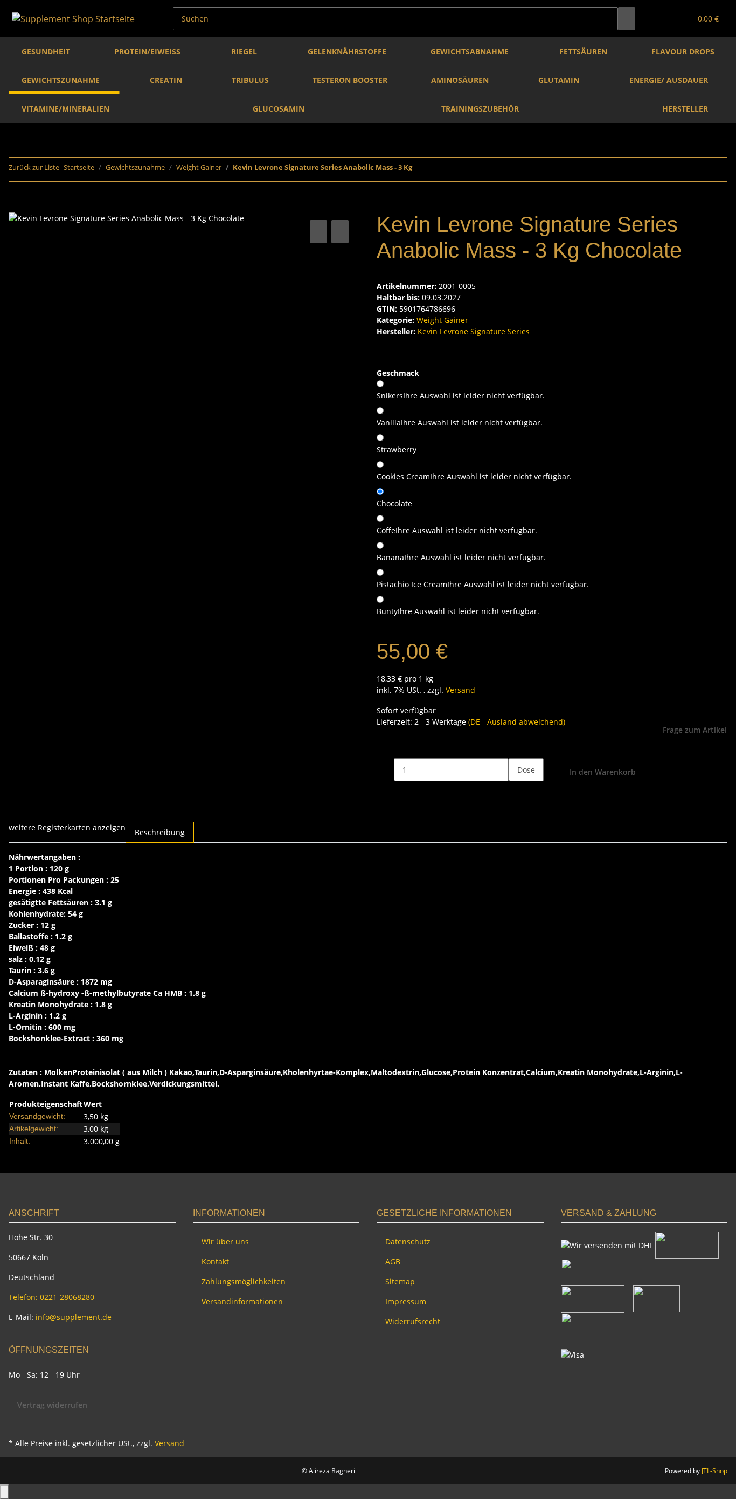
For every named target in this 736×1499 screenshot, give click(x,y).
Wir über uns (225, 1241)
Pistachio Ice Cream (483, 584)
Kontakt (215, 1261)
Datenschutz (408, 1241)
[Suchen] (626, 18)
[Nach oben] (4, 1491)
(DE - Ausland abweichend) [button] (516, 722)
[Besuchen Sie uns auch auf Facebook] (17, 1423)
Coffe (457, 530)
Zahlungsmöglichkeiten (244, 1281)
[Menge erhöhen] (517, 792)
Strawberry (396, 449)
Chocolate (394, 503)
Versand (460, 690)
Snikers (461, 395)
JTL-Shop (714, 1470)
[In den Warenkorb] (17, 205)
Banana (461, 557)
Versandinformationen (242, 1301)
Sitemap (400, 1281)
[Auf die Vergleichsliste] (318, 231)
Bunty (458, 611)
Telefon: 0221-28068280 (51, 1297)
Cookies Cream (474, 476)
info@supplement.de (74, 1317)
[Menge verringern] (385, 769)
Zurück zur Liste (34, 167)
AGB (392, 1261)
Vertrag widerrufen (52, 1405)
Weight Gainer (442, 320)
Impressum (405, 1301)
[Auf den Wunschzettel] (340, 231)
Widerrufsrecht (412, 1321)
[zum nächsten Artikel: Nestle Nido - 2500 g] (440, 169)
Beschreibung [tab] (160, 832)
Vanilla (460, 422)
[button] (661, 18)
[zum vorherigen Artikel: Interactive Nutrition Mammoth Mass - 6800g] (420, 169)
